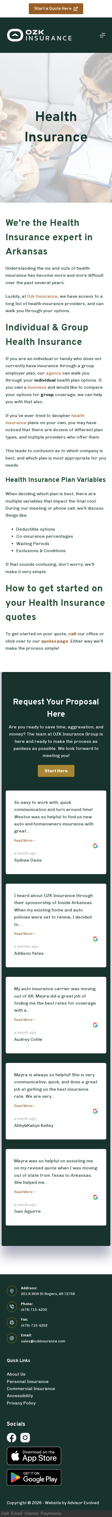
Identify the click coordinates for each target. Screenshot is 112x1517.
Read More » (24, 840)
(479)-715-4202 (34, 1325)
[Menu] (102, 35)
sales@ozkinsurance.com (43, 1341)
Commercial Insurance (31, 1388)
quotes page (54, 641)
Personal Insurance (28, 1381)
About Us (16, 1374)
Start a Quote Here (52, 8)
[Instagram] (25, 1437)
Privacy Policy (21, 1403)
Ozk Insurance (42, 296)
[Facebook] (11, 1437)
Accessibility (20, 1395)
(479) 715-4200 (34, 1310)
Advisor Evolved (83, 1502)
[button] (56, 771)
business (37, 387)
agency (53, 373)
